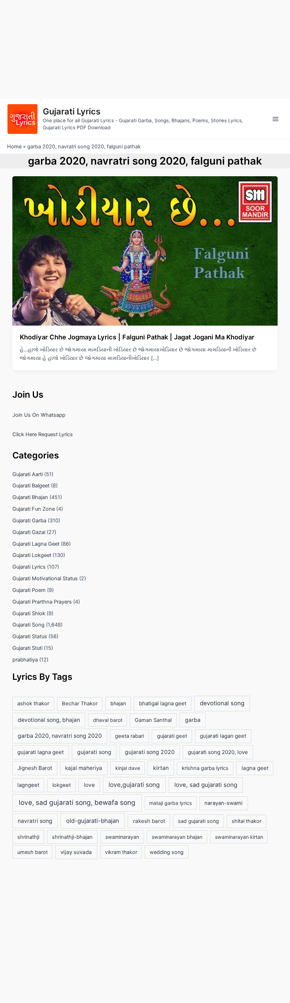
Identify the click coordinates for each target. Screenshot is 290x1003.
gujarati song (94, 752)
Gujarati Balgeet (31, 485)
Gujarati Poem (29, 590)
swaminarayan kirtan (239, 837)
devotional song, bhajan (49, 720)
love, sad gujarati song (205, 784)
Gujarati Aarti (27, 474)
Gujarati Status (29, 636)
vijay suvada (76, 852)
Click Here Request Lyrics (42, 434)
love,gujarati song (134, 784)
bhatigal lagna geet (162, 703)
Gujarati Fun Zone (33, 509)
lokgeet (61, 785)
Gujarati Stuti (27, 648)
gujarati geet (172, 736)
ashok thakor (33, 703)
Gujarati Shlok (28, 613)
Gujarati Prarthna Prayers (42, 602)
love (89, 785)
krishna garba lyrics (205, 768)
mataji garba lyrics (170, 803)
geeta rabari (129, 736)
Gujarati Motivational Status (45, 578)
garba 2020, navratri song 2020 (60, 735)
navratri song (35, 821)
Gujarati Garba (29, 520)
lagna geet (255, 768)
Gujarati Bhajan (30, 497)
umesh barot (32, 852)
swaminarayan (122, 837)
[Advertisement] (145, 49)
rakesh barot (149, 821)
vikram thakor (121, 852)
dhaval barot (107, 720)
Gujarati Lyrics (71, 111)
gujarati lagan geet (223, 735)
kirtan (161, 768)
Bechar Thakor (80, 703)
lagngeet (28, 785)
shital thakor (246, 821)
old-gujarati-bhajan (92, 820)
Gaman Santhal (153, 720)
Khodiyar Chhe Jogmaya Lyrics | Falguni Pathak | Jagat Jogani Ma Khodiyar (137, 337)
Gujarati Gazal (28, 532)
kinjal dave (127, 768)
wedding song (167, 852)
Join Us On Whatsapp (38, 415)
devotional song (222, 703)
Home (14, 146)
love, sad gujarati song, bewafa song (77, 803)
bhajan (118, 703)
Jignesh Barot (34, 768)
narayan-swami (223, 803)
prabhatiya (25, 660)
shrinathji (28, 837)
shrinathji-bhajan (72, 837)
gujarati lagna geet (40, 752)
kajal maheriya (83, 768)
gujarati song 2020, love (218, 752)
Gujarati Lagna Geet (35, 544)
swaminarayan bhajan (177, 837)
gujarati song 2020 (150, 752)
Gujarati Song (28, 625)
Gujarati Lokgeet (31, 555)
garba (193, 720)
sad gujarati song (198, 821)
